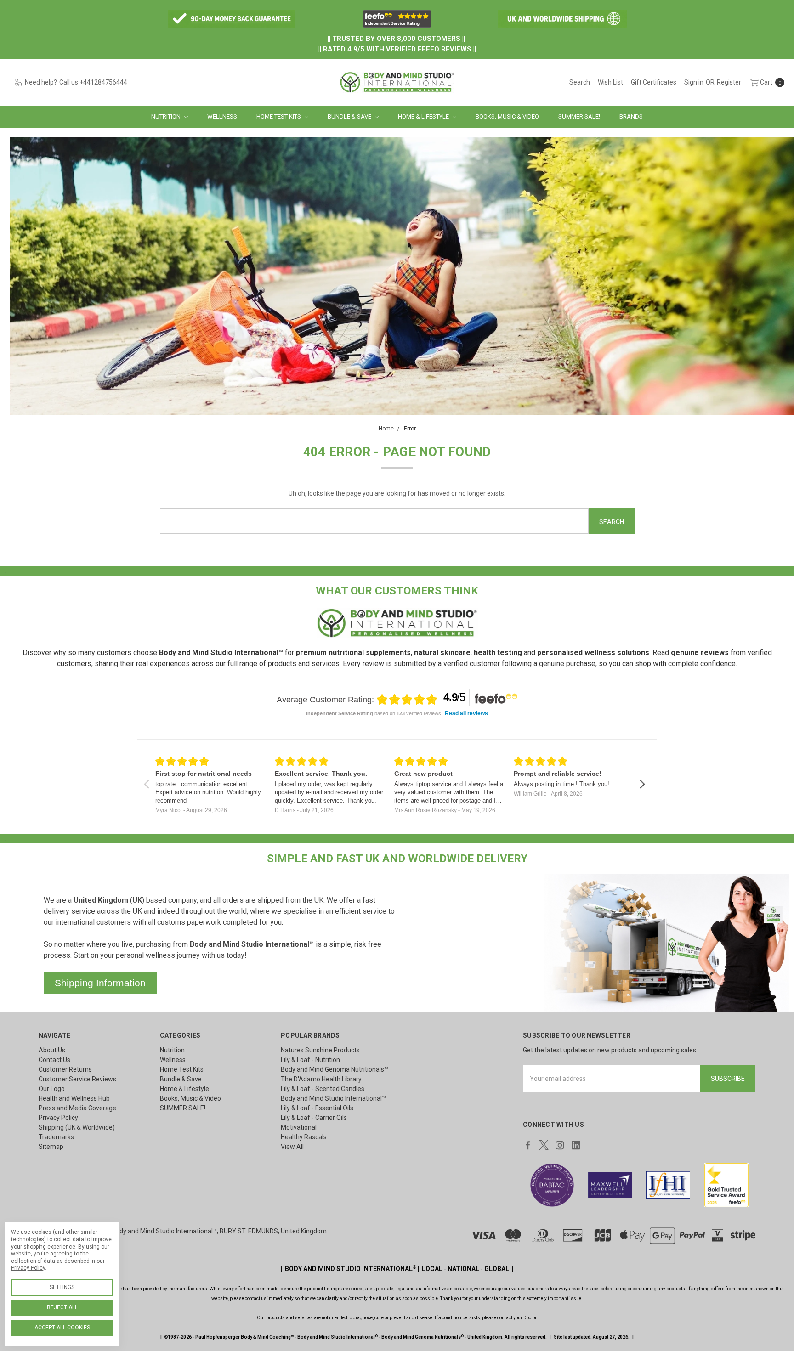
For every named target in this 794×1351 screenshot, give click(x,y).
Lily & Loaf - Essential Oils (317, 1108)
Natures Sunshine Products (320, 1050)
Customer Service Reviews (77, 1079)
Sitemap (51, 1146)
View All (292, 1146)
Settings (62, 1287)
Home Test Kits (279, 116)
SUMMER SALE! (579, 116)
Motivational (299, 1127)
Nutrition (166, 116)
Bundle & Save (350, 116)
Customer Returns (65, 1069)
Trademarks (56, 1137)
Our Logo (52, 1088)
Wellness (222, 116)
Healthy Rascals (304, 1137)
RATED (334, 49)
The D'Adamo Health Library (321, 1079)
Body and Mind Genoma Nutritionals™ (334, 1069)
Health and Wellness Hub (74, 1098)
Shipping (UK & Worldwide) (77, 1127)
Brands (631, 116)
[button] (231, 19)
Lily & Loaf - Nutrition (310, 1059)
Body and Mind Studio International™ (333, 1098)
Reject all (62, 1307)
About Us (52, 1050)
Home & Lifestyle (424, 116)
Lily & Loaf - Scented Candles (322, 1088)
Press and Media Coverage (77, 1108)
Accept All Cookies (62, 1327)
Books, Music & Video (507, 116)
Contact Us (54, 1059)
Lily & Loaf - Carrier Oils (314, 1117)
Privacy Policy (58, 1117)
